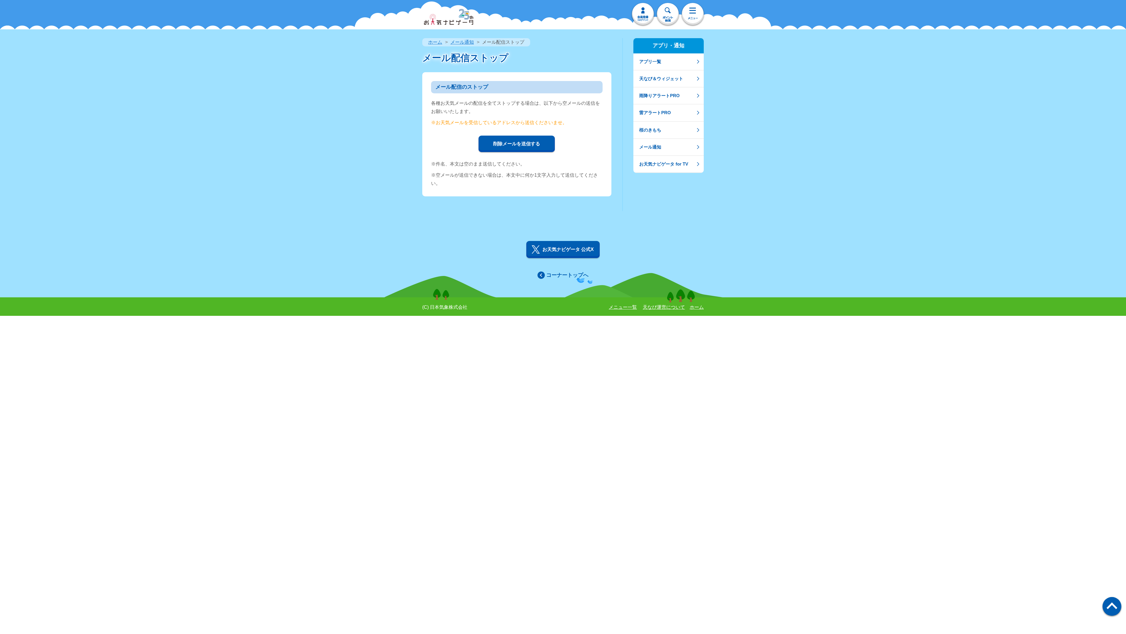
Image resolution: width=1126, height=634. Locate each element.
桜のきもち (650, 129)
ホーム (435, 42)
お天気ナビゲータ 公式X (568, 249)
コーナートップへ (567, 275)
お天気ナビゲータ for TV (663, 163)
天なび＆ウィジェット (661, 78)
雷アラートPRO (655, 112)
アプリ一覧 (650, 61)
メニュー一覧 (623, 307)
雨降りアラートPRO (659, 95)
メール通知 (462, 42)
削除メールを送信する (516, 143)
